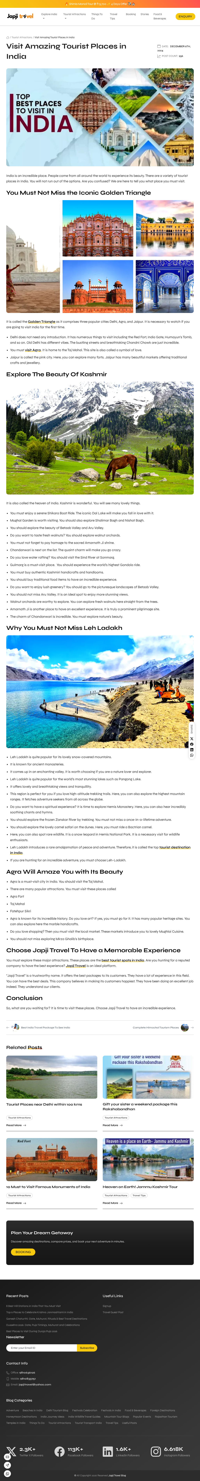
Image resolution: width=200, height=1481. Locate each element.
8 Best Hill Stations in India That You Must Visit (33, 1306)
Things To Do (97, 16)
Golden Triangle (41, 322)
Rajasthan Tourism (166, 1416)
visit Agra (33, 350)
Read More (14, 1125)
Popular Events (142, 1416)
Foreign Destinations (162, 1410)
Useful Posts (129, 1423)
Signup (107, 1306)
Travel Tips (113, 16)
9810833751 (28, 1378)
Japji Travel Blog (117, 1475)
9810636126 (27, 1372)
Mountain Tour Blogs (116, 1416)
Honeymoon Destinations (21, 1416)
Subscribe (87, 1348)
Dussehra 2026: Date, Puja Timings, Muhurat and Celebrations (43, 1325)
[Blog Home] (7, 37)
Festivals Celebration (84, 1410)
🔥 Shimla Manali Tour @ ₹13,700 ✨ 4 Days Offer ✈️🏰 (100, 4)
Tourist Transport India (88, 1423)
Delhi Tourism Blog (57, 1410)
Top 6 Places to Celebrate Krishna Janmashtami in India (39, 1312)
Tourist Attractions (74, 14)
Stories (145, 14)
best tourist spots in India (123, 960)
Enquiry (185, 16)
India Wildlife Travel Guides (84, 1416)
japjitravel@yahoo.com (35, 1384)
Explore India (49, 14)
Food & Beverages (160, 16)
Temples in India (15, 1423)
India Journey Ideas (52, 1416)
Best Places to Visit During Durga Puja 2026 (31, 1331)
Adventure (12, 1410)
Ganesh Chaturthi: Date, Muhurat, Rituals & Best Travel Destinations (46, 1318)
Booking (131, 14)
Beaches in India (32, 1410)
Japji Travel (76, 966)
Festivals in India (111, 1410)
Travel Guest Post (113, 1312)
